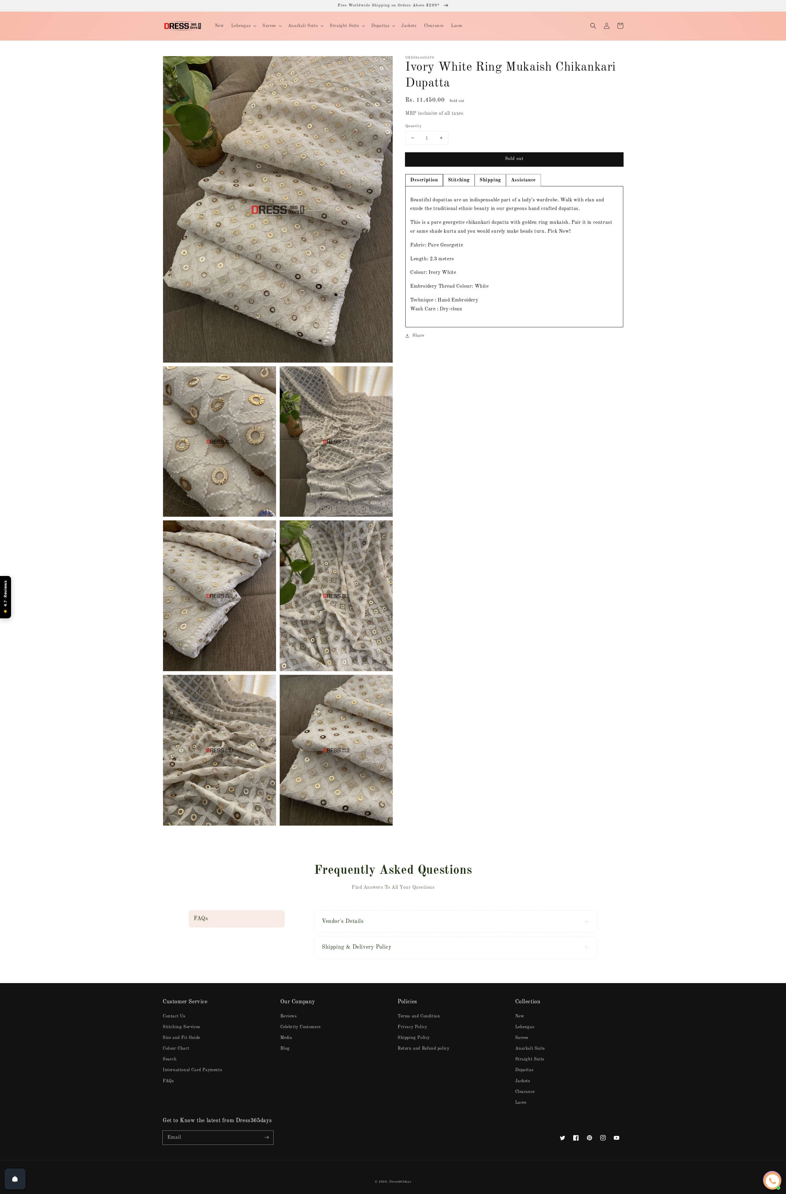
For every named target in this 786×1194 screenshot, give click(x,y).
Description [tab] (424, 180)
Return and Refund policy (423, 1048)
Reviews (288, 1016)
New (519, 1016)
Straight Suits (529, 1059)
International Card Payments (192, 1070)
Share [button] (418, 335)
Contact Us (174, 1016)
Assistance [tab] (523, 180)
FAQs (168, 1081)
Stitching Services (181, 1027)
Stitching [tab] (459, 180)
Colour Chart (176, 1048)
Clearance (525, 1092)
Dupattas (524, 1070)
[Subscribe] (266, 1137)
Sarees (522, 1038)
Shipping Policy (414, 1038)
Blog (285, 1048)
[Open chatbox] (772, 1181)
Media (286, 1038)
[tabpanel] (514, 257)
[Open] (15, 1179)
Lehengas (525, 1027)
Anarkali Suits (530, 1048)
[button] (593, 26)
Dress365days (400, 1181)
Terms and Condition (419, 1016)
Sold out (514, 159)
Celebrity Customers (300, 1027)
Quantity (413, 126)
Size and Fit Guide (181, 1038)
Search (170, 1059)
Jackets (522, 1081)
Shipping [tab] (490, 180)
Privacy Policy (412, 1027)
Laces (521, 1102)
